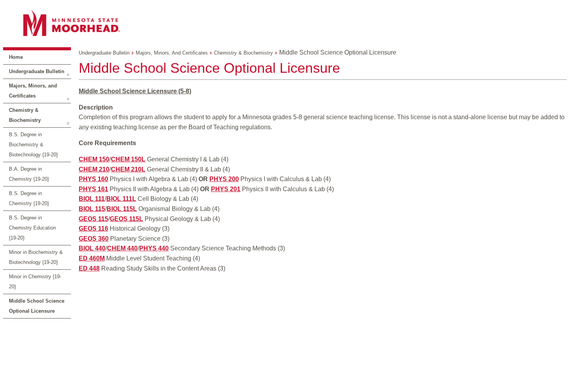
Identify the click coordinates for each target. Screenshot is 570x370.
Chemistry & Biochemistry (25, 115)
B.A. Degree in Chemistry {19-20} (29, 174)
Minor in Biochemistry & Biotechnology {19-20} (36, 257)
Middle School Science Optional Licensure (36, 306)
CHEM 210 (94, 169)
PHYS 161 (93, 189)
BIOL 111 (92, 198)
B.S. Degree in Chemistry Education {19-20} (32, 228)
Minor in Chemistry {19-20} (35, 281)
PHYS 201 (225, 189)
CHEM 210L (128, 169)
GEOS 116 (93, 228)
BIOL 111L (121, 198)
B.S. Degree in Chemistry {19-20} (29, 198)
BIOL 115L (122, 209)
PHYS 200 (224, 179)
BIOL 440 (92, 248)
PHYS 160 (93, 179)
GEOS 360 (94, 238)
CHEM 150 (94, 159)
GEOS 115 (93, 219)
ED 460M (92, 258)
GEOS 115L (126, 219)
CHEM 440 (122, 248)
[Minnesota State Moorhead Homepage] (285, 23)
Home (16, 57)
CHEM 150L (128, 159)
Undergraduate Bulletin (36, 71)
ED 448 (89, 268)
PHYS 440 (154, 248)
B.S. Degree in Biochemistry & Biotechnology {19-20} (33, 145)
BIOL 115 (92, 209)
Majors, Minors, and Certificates (33, 91)
